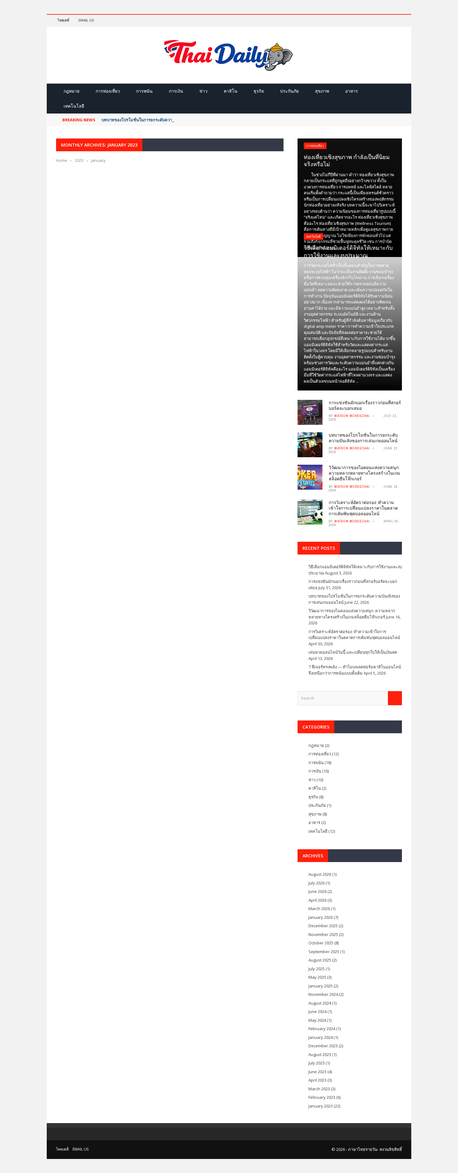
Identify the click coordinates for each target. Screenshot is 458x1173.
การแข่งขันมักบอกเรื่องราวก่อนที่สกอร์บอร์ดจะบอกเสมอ (365, 405)
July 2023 (316, 1063)
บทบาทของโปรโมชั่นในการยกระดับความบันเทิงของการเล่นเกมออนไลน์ (165, 120)
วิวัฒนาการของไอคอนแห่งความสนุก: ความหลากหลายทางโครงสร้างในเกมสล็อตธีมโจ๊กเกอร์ (364, 473)
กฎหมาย (71, 91)
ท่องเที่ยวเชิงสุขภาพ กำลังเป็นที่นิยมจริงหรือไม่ (347, 160)
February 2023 (321, 1097)
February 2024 (321, 1028)
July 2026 (316, 883)
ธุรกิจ (259, 91)
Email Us (86, 20)
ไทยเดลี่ (63, 20)
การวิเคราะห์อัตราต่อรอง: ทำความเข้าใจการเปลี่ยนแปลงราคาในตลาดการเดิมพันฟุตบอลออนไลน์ (363, 507)
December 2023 (323, 1046)
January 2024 (320, 1037)
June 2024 (317, 1011)
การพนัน (144, 91)
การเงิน (176, 91)
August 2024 (319, 1003)
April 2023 (317, 1080)
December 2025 (323, 925)
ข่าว (203, 91)
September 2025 (323, 951)
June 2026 (317, 891)
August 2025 (319, 960)
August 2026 (319, 874)
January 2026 (320, 917)
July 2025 (316, 969)
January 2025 (320, 986)
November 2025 (323, 934)
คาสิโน (230, 91)
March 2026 (319, 908)
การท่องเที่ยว (108, 91)
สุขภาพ (322, 91)
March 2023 (319, 1089)
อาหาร (351, 91)
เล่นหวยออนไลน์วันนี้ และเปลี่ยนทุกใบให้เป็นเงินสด (352, 652)
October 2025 (320, 943)
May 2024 (317, 1020)
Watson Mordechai (352, 416)
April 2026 (317, 900)
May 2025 (317, 977)
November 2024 (323, 994)
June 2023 (317, 1071)
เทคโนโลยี (74, 106)
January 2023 (320, 1106)
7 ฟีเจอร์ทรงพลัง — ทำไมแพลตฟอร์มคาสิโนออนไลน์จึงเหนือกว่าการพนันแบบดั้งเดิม (354, 670)
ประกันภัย (289, 91)
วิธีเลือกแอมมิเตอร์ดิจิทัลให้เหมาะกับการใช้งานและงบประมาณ (348, 251)
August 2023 (319, 1054)
